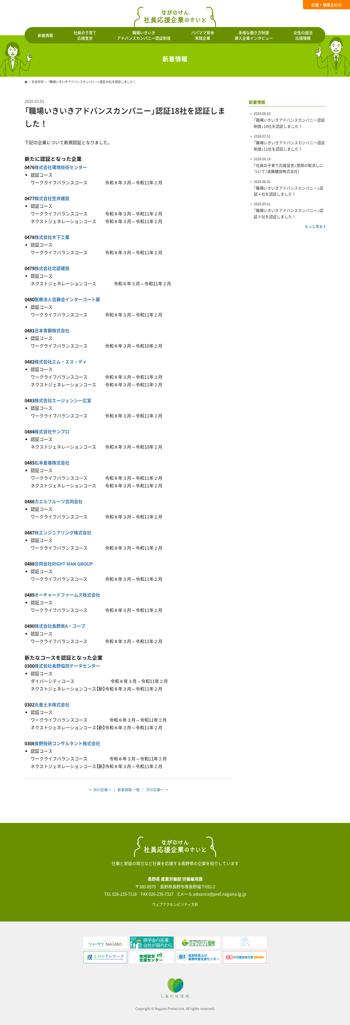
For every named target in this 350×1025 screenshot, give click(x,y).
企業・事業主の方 (326, 4)
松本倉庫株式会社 (51, 462)
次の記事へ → (157, 789)
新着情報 (45, 35)
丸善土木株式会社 (51, 704)
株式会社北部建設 (51, 268)
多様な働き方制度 (254, 35)
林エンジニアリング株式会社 (62, 532)
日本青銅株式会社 (51, 330)
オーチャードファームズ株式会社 (67, 594)
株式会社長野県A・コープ (59, 626)
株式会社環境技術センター (60, 167)
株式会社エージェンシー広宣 (62, 400)
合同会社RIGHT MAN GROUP (63, 563)
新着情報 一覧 (129, 789)
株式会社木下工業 (51, 237)
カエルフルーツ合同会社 (58, 501)
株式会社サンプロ (51, 431)
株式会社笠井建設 (51, 198)
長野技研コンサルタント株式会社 (67, 743)
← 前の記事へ (100, 789)
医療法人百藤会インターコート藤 (67, 299)
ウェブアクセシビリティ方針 (175, 904)
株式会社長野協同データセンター (67, 665)
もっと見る (314, 226)
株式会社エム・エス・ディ (60, 361)
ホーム (26, 81)
